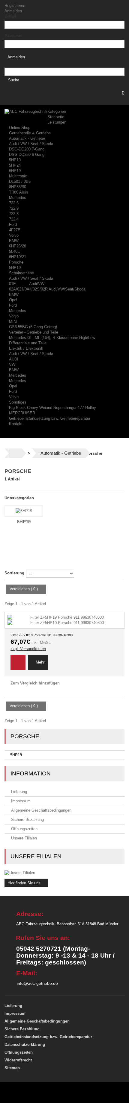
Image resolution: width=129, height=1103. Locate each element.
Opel (13, 300)
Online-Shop (19, 127)
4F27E (14, 230)
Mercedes (17, 197)
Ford (13, 224)
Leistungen (56, 122)
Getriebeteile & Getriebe (30, 133)
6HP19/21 (17, 257)
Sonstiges (17, 402)
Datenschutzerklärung (24, 1044)
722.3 (14, 214)
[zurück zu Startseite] (15, 453)
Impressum (20, 801)
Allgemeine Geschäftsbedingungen (40, 810)
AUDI (13, 359)
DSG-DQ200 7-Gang (26, 149)
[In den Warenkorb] (18, 662)
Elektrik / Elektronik (26, 348)
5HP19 (15, 160)
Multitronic (18, 176)
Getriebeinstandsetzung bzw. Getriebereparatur (49, 418)
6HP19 (15, 170)
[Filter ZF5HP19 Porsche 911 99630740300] (64, 620)
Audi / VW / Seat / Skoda (31, 144)
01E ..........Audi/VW (26, 284)
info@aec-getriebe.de (37, 983)
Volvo (14, 235)
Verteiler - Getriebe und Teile (33, 332)
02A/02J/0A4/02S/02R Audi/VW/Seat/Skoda (47, 289)
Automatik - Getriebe (27, 138)
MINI (13, 321)
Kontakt (15, 424)
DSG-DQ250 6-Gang (26, 154)
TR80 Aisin (18, 192)
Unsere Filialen (23, 838)
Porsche (16, 262)
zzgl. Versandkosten (28, 648)
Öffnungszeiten (24, 829)
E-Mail (10, 16)
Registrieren (14, 5)
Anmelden (13, 11)
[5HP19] (23, 511)
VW (12, 364)
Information (30, 773)
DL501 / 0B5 (20, 181)
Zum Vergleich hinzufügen (35, 683)
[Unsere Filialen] (64, 873)
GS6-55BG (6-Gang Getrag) (33, 327)
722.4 (14, 219)
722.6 (14, 203)
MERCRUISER (22, 413)
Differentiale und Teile (27, 343)
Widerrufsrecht (18, 1060)
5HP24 (15, 165)
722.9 (14, 208)
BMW (14, 240)
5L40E (14, 251)
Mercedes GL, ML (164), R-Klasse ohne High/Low (52, 337)
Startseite (55, 117)
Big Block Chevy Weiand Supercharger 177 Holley (52, 407)
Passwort (13, 36)
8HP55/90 (17, 187)
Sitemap (12, 1068)
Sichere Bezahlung (27, 819)
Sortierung (14, 573)
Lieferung (18, 791)
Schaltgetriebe (21, 273)
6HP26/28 (17, 246)
